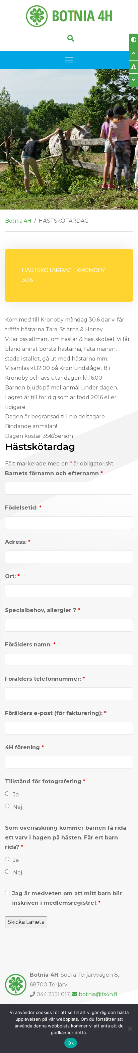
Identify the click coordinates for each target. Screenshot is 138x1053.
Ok (71, 1043)
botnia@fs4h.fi (98, 994)
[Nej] (129, 1028)
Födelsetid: (23, 507)
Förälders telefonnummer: (45, 679)
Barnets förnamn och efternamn (54, 473)
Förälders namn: (30, 644)
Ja (16, 794)
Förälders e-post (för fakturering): (56, 713)
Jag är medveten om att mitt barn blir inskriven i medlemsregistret (67, 898)
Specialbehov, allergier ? (42, 610)
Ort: (12, 576)
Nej (17, 807)
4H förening (24, 747)
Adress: (17, 542)
